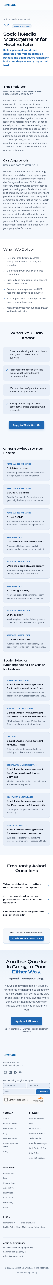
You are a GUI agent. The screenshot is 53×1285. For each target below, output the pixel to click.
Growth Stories (10, 1123)
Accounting (8, 1173)
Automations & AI (37, 1158)
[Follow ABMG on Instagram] (5, 1072)
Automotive (8, 1188)
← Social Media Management (16, 19)
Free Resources (10, 1138)
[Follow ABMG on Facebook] (15, 1072)
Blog (5, 1133)
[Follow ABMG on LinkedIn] (10, 1072)
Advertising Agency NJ (13, 1256)
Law (5, 1178)
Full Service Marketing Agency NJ (18, 1247)
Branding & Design (38, 1143)
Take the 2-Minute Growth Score (26, 938)
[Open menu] (48, 5)
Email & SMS (35, 1128)
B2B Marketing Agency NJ (14, 1251)
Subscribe (43, 1091)
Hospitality (8, 1202)
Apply (5, 1151)
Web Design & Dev (37, 1148)
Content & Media (37, 1133)
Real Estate (8, 1197)
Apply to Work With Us (26, 425)
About (6, 1118)
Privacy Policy (9, 1222)
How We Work (9, 1128)
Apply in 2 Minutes (26, 1021)
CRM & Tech (34, 1153)
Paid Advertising (36, 1118)
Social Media (35, 1138)
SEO (31, 1123)
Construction (9, 1183)
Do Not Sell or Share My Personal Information (24, 1227)
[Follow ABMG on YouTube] (20, 1072)
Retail (5, 1207)
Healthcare (8, 1192)
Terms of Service (27, 1222)
